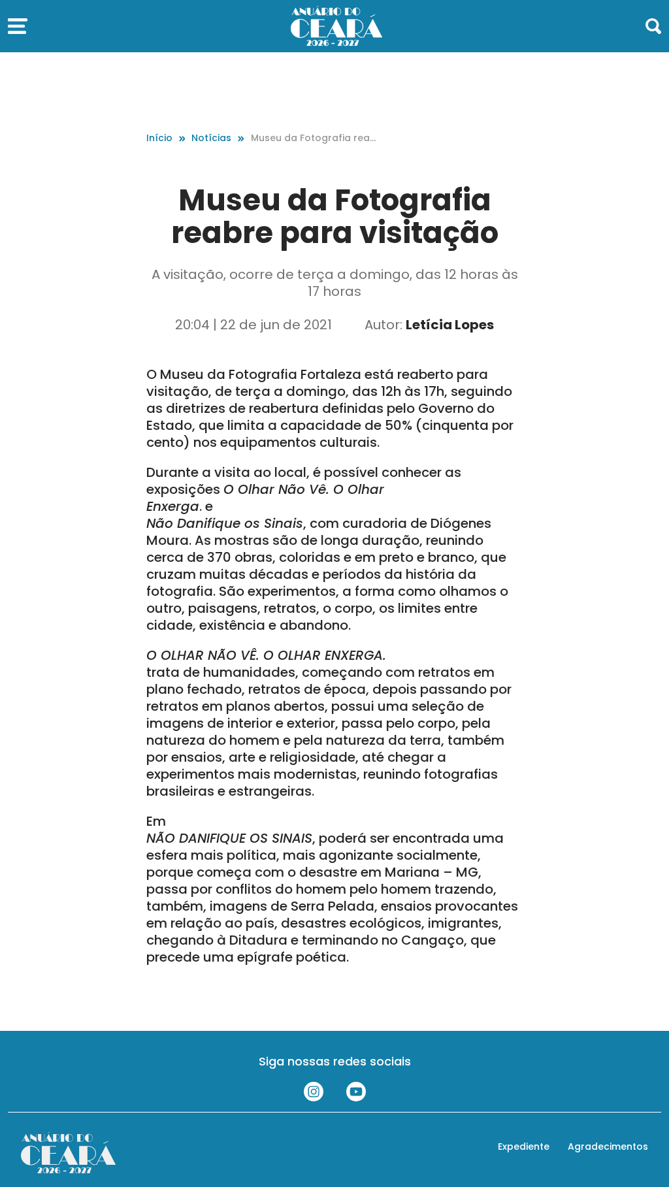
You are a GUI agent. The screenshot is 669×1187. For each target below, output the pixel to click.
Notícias (211, 137)
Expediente (523, 1146)
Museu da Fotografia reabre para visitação (313, 138)
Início (159, 137)
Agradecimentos (608, 1146)
